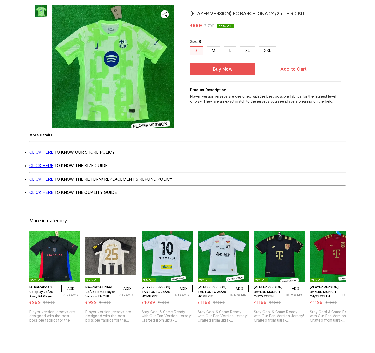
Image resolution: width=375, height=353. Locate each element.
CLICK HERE (41, 152)
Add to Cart (293, 69)
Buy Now (223, 69)
